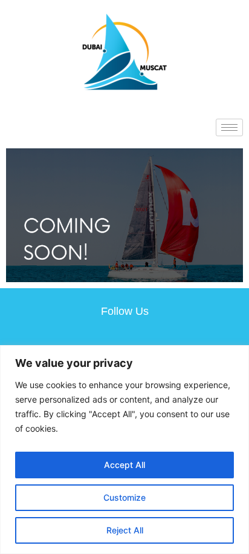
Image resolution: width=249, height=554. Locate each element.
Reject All (124, 530)
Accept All (124, 465)
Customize (124, 497)
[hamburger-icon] (229, 127)
